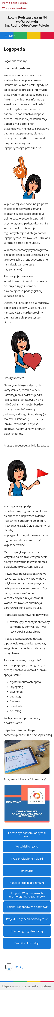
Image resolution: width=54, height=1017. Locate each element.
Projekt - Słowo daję (26, 943)
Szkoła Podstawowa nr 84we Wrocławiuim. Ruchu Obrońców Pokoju (27, 21)
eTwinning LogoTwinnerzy (27, 931)
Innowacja (27, 871)
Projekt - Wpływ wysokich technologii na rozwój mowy (27, 894)
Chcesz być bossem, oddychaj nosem (27, 834)
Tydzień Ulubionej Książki (27, 858)
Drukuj (19, 967)
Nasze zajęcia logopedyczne (27, 882)
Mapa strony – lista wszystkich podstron (27, 986)
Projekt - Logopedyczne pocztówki (27, 907)
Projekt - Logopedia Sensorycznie (27, 919)
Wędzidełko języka (26, 846)
